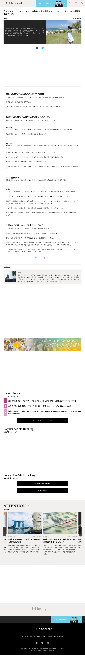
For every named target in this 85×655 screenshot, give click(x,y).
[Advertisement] (42, 67)
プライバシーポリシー (37, 636)
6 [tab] (45, 562)
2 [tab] (37, 562)
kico (6, 19)
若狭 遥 (12, 536)
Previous (4, 531)
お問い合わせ (51, 636)
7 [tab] (47, 562)
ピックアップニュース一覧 (42, 420)
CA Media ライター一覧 (42, 483)
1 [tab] (35, 562)
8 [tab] (49, 562)
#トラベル (7, 267)
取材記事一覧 (42, 490)
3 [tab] (39, 562)
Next (80, 531)
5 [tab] (43, 562)
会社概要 (60, 636)
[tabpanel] (60, 535)
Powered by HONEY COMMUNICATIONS (42, 651)
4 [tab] (41, 562)
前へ (36, 258)
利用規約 (25, 636)
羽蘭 (46, 536)
